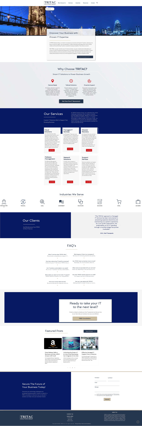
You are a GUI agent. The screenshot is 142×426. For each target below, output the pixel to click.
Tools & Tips (70, 419)
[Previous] (92, 225)
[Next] (120, 225)
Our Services (70, 417)
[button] (70, 3)
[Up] (138, 422)
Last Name (110, 377)
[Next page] (75, 368)
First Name (97, 377)
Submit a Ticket (70, 420)
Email (96, 382)
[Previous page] (68, 368)
